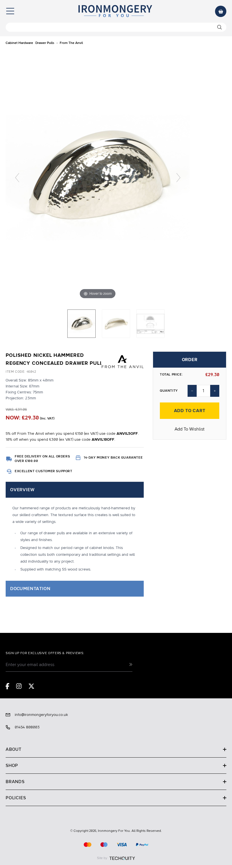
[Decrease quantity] (192, 391)
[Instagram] (19, 686)
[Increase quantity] (214, 391)
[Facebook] (7, 686)
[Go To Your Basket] (220, 11)
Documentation (30, 588)
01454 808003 (27, 727)
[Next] (178, 177)
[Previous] (17, 177)
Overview (22, 489)
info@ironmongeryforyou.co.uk (41, 715)
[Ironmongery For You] (115, 11)
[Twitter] (31, 686)
